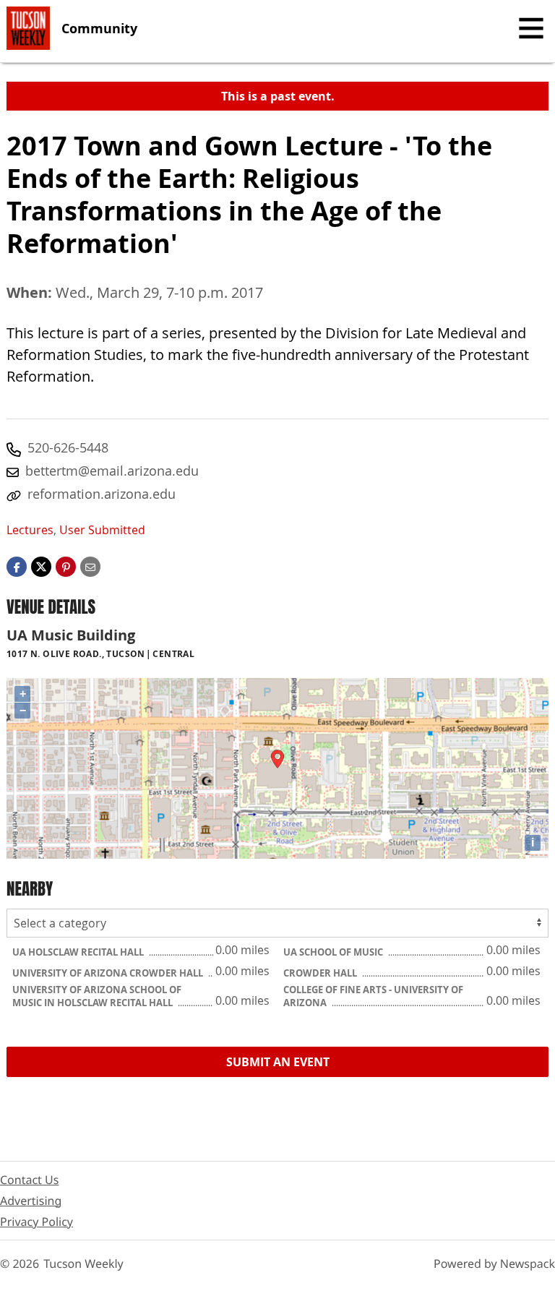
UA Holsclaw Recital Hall (79, 951)
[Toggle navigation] (531, 28)
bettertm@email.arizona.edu (112, 470)
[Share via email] (90, 566)
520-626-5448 (67, 447)
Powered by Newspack (494, 1263)
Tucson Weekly (83, 1263)
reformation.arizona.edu (101, 493)
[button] (66, 566)
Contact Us (29, 1180)
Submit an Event (278, 1062)
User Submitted (102, 530)
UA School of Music (334, 951)
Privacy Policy (36, 1222)
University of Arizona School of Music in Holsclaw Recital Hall (96, 996)
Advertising (30, 1201)
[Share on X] (41, 566)
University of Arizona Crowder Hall (108, 972)
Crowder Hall (321, 972)
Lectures (30, 530)
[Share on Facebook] (17, 566)
